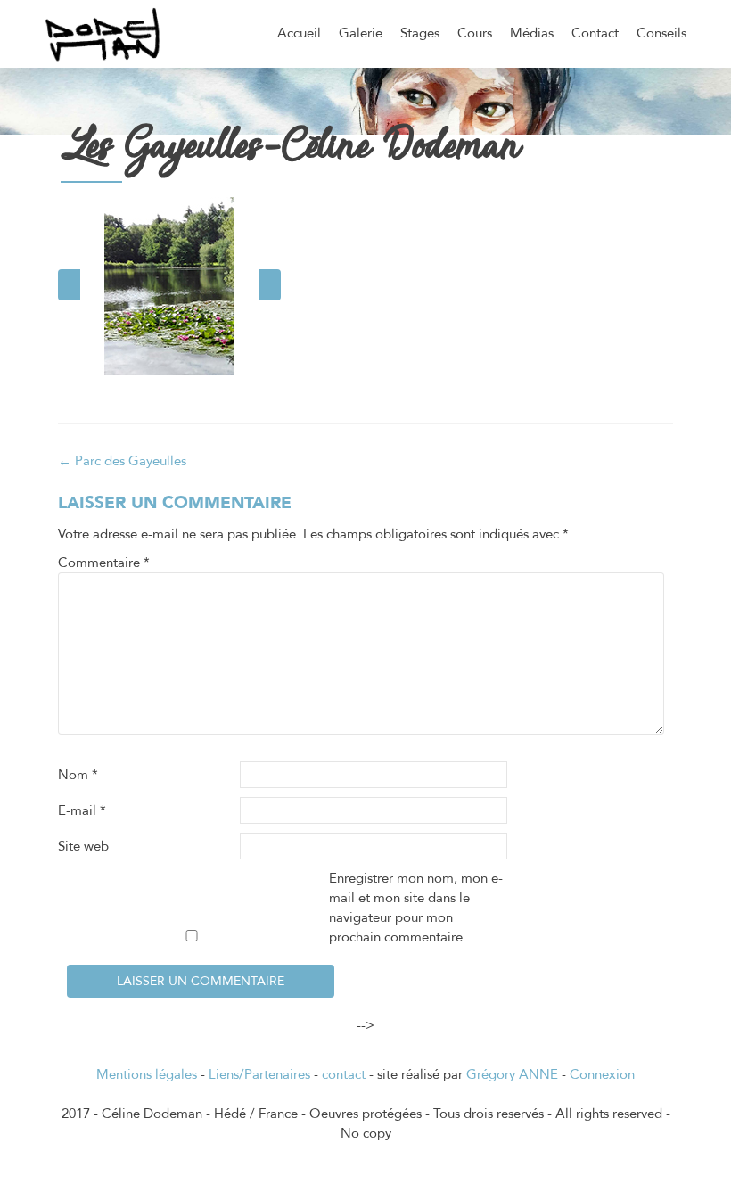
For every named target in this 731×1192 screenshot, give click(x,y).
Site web (83, 846)
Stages (419, 33)
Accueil (299, 33)
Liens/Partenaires (259, 1074)
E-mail (82, 810)
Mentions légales (146, 1074)
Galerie (360, 33)
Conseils (661, 33)
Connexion (602, 1074)
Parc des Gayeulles (122, 461)
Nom (78, 775)
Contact (595, 33)
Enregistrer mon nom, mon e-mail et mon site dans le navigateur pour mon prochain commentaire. (416, 907)
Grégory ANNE (512, 1074)
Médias (532, 33)
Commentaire (104, 562)
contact (344, 1074)
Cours (474, 33)
